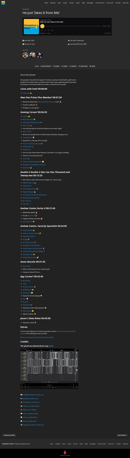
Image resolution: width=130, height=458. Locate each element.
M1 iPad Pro (27, 201)
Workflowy (26, 281)
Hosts (59, 3)
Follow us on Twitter (30, 410)
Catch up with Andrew (30, 414)
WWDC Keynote (28, 183)
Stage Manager (28, 192)
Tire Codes (26, 159)
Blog (83, 3)
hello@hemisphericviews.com (33, 395)
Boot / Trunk (27, 131)
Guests (65, 3)
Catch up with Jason (30, 421)
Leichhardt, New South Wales (33, 251)
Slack (24, 299)
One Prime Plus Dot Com (46, 102)
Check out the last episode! (32, 162)
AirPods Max (27, 147)
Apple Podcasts (46, 66)
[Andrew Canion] (25, 55)
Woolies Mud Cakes (29, 257)
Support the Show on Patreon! (33, 425)
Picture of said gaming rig (32, 143)
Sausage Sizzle (28, 254)
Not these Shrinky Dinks (31, 198)
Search (78, 3)
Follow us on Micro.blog (31, 406)
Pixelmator (26, 305)
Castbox (57, 66)
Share (93, 66)
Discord (25, 302)
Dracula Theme (28, 287)
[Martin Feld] (32, 55)
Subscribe (126, 3)
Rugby (25, 239)
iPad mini (26, 204)
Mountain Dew (28, 119)
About (46, 3)
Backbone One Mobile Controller (34, 165)
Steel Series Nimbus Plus (31, 122)
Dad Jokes (26, 168)
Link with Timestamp (77, 40)
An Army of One (28, 242)
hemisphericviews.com (30, 398)
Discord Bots (27, 311)
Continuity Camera (29, 189)
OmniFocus (27, 293)
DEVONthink (27, 290)
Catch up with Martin (30, 417)
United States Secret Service (32, 248)
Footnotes (26, 93)
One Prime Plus (100, 3)
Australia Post (27, 222)
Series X (31, 216)
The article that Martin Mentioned (34, 195)
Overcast (73, 66)
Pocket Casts (83, 66)
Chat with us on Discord (31, 402)
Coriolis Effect (27, 137)
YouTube (118, 3)
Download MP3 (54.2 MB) (77, 44)
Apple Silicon (27, 186)
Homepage (90, 3)
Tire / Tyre (26, 125)
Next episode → (122, 435)
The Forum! (110, 3)
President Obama (29, 236)
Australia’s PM (27, 230)
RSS (37, 66)
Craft (24, 284)
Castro (65, 66)
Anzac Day (26, 266)
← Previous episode (9, 435)
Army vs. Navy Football (31, 233)
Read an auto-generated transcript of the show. (37, 337)
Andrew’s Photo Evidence (31, 245)
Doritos (25, 116)
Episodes (53, 3)
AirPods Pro (27, 150)
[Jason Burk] (39, 55)
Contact (71, 3)
